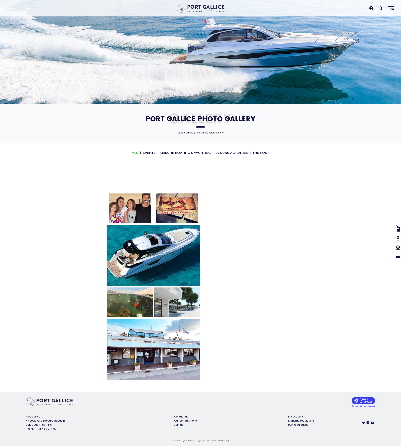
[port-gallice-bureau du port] (177, 302)
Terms (213, 440)
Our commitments (186, 421)
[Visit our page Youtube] (372, 422)
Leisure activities (231, 153)
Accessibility (223, 440)
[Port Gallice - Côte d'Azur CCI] (50, 401)
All (135, 153)
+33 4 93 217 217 (46, 429)
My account (295, 416)
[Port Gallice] (200, 8)
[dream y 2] (153, 255)
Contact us (181, 416)
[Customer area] (371, 8)
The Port (261, 153)
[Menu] (390, 8)
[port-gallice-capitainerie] (153, 349)
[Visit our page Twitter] (363, 422)
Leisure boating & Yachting (185, 153)
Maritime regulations (301, 421)
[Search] (380, 8)
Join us (178, 425)
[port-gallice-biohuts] (130, 302)
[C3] (130, 208)
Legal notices (203, 440)
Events (149, 153)
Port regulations (298, 425)
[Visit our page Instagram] (368, 423)
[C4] (177, 208)
